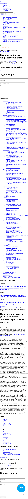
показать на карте (4, 51)
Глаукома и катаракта (11, 214)
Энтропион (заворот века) (12, 267)
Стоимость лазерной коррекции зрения (15, 147)
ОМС (4, 37)
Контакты (5, 10)
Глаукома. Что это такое (11, 210)
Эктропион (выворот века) (12, 266)
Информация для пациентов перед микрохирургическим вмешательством (12, 42)
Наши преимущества (11, 143)
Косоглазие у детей (10, 201)
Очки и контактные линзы (12, 166)
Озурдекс (8, 244)
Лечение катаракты (10, 104)
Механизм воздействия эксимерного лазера (16, 135)
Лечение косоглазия (10, 200)
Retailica (10, 465)
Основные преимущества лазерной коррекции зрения (14, 123)
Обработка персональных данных (11, 24)
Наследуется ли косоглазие (12, 208)
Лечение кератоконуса (11, 248)
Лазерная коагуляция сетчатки (13, 226)
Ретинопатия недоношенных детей (14, 232)
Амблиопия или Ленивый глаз (13, 204)
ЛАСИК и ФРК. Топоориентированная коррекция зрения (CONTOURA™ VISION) (16, 132)
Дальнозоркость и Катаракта (13, 177)
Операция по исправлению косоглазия (15, 202)
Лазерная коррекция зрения (9, 115)
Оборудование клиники (9, 20)
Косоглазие (5, 197)
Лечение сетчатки (10, 224)
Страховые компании (8, 33)
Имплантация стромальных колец (14, 250)
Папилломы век (10, 263)
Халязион (8, 270)
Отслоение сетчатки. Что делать (13, 227)
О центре (5, 5)
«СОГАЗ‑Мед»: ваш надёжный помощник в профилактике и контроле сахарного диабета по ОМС (13, 288)
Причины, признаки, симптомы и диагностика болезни (14, 103)
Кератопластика (10, 251)
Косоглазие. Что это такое (12, 199)
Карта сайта (3, 14)
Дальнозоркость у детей (11, 175)
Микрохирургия (7, 255)
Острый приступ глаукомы (12, 218)
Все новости (3, 306)
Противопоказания (10, 125)
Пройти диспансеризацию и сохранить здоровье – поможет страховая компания (13, 295)
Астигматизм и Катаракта (12, 191)
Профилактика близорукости (13, 168)
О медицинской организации (10, 17)
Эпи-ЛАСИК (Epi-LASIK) (12, 141)
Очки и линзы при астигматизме (14, 192)
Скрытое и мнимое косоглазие (13, 206)
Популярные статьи (7, 276)
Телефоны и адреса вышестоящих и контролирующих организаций (11, 35)
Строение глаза (6, 275)
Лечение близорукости (11, 161)
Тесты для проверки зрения (9, 272)
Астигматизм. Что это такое (12, 187)
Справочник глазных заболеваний (11, 277)
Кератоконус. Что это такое (12, 246)
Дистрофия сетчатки (11, 228)
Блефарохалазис (10, 262)
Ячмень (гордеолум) (11, 268)
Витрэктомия (9, 237)
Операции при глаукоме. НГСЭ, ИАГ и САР (17, 215)
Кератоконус (6, 245)
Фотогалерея (6, 23)
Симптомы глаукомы (11, 211)
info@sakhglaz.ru (14, 63)
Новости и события (7, 6)
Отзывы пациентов (7, 9)
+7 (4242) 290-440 (4, 47)
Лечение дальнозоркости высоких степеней (16, 178)
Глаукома (5, 209)
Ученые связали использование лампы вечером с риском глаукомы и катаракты (13, 303)
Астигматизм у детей (11, 188)
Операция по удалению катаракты (14, 106)
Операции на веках (7, 261)
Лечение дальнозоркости (12, 171)
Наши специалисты (7, 18)
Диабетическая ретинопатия (13, 230)
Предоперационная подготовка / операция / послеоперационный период (16, 127)
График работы (6, 19)
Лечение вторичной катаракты (13, 108)
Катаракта (5, 101)
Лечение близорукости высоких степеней (16, 162)
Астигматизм (6, 186)
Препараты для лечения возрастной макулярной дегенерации (14, 242)
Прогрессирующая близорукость (14, 156)
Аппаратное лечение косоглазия (13, 205)
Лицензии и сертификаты (9, 30)
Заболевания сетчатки (11, 222)
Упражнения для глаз (8, 273)
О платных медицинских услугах (11, 22)
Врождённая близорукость (12, 153)
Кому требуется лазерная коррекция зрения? (16, 121)
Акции (4, 420)
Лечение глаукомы (10, 213)
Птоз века (8, 264)
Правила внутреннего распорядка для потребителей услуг (12, 32)
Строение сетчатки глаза (12, 223)
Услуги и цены (6, 8)
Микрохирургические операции (14, 259)
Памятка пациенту (10, 113)
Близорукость (6, 150)
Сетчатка (5, 221)
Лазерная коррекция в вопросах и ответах (16, 119)
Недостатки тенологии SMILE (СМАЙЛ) (16, 142)
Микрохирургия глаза (11, 257)
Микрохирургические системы (13, 258)
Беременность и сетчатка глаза (13, 233)
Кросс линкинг (9, 249)
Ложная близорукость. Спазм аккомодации (16, 160)
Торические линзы (10, 196)
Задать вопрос (3, 70)
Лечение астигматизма (11, 190)
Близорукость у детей (11, 155)
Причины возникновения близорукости (15, 152)
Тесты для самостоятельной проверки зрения (17, 148)
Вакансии (5, 26)
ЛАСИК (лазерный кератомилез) (14, 137)
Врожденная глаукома (11, 217)
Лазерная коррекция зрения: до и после (15, 120)
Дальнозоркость (7, 169)
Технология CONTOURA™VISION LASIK (16, 134)
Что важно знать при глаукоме (13, 219)
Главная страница (4, 307)
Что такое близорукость (11, 151)
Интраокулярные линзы (11, 107)
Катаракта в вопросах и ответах (13, 112)
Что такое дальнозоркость (12, 170)
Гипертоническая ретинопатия (13, 231)
